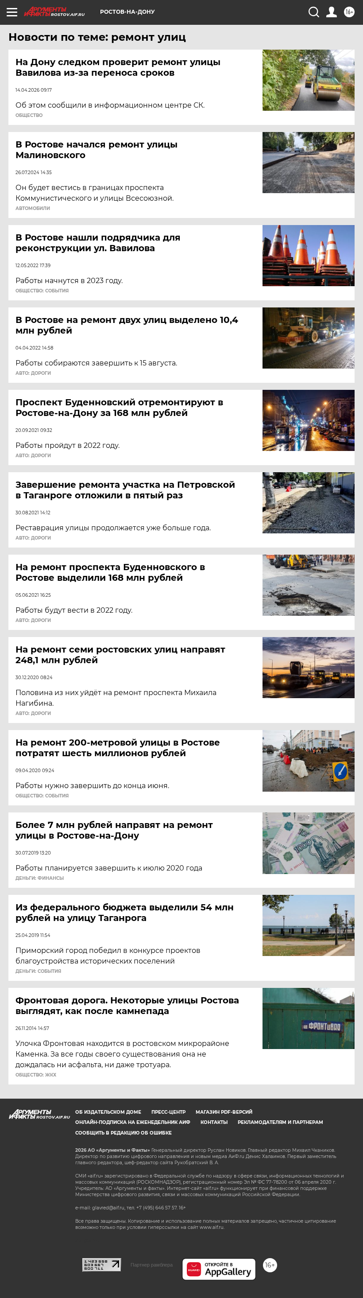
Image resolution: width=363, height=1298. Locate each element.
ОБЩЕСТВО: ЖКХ (35, 1075)
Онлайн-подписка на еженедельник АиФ (132, 1122)
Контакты (214, 1122)
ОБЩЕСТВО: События (42, 291)
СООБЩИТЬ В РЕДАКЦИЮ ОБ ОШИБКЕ (123, 1133)
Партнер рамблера (152, 1264)
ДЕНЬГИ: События (38, 971)
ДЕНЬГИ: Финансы (39, 878)
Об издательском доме (108, 1112)
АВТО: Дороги (33, 373)
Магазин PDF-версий (224, 1112)
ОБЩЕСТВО (28, 115)
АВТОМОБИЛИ (32, 208)
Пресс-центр (168, 1112)
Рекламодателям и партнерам (280, 1122)
